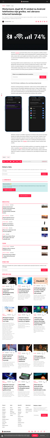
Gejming (35, 353)
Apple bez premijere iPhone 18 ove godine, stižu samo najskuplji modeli (9, 238)
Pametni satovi (20, 416)
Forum (27, 412)
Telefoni (3, 407)
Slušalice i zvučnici (5, 252)
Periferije (19, 424)
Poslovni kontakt (29, 409)
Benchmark (20, 425)
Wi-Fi (20, 148)
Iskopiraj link (44, 161)
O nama (27, 407)
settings (28, 435)
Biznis (35, 285)
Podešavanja (42, 435)
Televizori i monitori (5, 246)
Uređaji (3, 5)
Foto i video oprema (4, 423)
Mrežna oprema (5, 425)
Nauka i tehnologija (5, 204)
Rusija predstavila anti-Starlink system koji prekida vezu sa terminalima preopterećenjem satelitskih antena (9, 210)
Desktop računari (5, 419)
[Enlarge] (46, 97)
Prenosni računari (4, 410)
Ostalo (3, 427)
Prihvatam (35, 435)
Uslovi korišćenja (29, 410)
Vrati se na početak (24, 195)
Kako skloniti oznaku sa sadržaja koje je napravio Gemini (24, 291)
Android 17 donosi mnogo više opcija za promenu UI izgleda (24, 319)
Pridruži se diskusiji (8, 189)
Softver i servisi (5, 221)
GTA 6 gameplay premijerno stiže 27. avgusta (39, 357)
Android (17, 52)
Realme (25, 141)
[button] (3, 2)
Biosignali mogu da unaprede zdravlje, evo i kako (8, 319)
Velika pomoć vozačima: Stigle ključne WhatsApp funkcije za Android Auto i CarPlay (39, 321)
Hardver (3, 414)
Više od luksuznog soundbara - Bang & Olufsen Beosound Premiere (9, 256)
